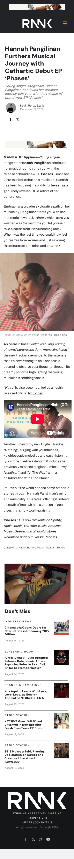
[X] (18, 120)
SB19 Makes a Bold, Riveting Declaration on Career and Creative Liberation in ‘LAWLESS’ (25, 757)
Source (60, 547)
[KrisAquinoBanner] (61, 684)
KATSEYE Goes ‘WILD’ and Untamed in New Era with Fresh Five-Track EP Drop (23, 724)
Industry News (18, 621)
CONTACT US (43, 822)
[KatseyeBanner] (61, 714)
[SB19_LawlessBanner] (61, 745)
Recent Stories (46, 547)
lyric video (35, 393)
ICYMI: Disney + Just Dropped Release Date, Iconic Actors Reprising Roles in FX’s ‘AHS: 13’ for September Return (26, 663)
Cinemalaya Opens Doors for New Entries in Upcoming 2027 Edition (27, 631)
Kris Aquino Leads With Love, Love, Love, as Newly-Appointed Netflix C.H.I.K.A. (26, 694)
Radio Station (26, 547)
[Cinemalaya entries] (61, 621)
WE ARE (27, 822)
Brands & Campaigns (23, 685)
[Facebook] (10, 120)
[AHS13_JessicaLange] (61, 651)
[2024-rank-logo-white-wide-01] (37, 20)
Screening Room (19, 651)
